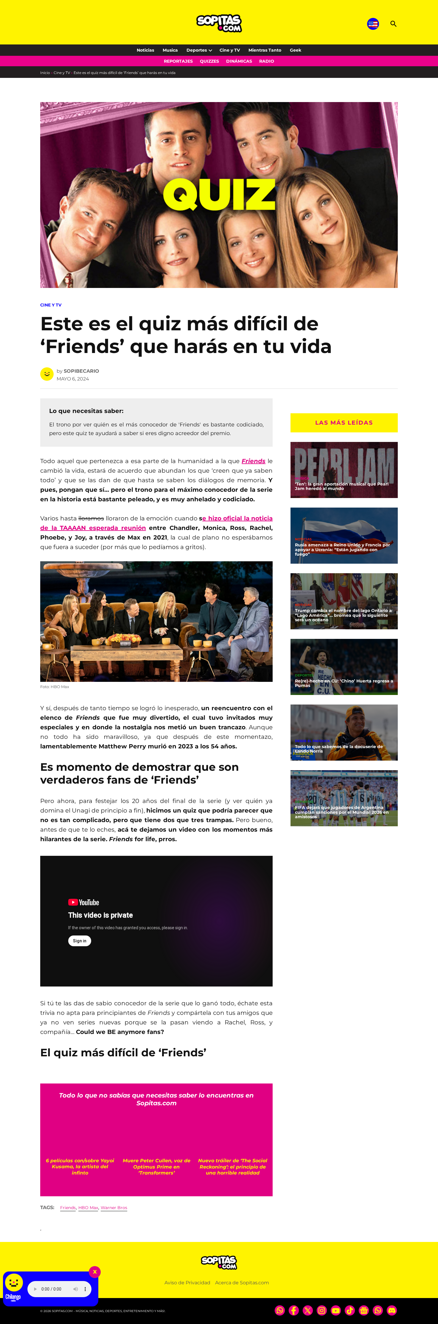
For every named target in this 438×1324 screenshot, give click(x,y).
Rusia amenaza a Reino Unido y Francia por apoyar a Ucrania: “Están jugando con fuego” (342, 549)
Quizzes (209, 61)
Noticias (145, 50)
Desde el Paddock (312, 741)
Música (302, 478)
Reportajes (178, 61)
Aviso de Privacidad (187, 1283)
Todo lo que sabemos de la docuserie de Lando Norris (339, 749)
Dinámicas (239, 61)
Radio (266, 61)
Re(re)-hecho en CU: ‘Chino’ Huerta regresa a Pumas (344, 683)
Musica (170, 50)
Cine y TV (230, 50)
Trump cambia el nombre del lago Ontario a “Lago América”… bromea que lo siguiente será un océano (343, 615)
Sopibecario (81, 371)
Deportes (197, 50)
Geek (295, 50)
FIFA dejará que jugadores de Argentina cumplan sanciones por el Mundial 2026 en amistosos (342, 812)
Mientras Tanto (264, 50)
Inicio (45, 72)
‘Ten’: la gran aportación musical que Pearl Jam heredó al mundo (342, 486)
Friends (68, 1207)
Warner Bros (114, 1207)
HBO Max (88, 1207)
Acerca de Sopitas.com (242, 1283)
